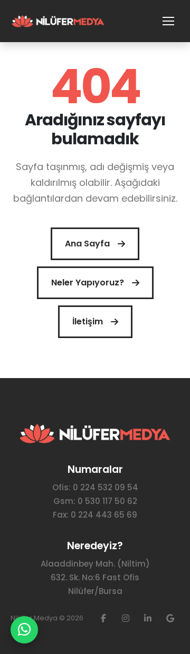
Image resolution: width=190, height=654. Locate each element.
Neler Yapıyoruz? (87, 282)
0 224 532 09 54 (105, 487)
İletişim (87, 321)
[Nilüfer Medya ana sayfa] (58, 21)
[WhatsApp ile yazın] (24, 629)
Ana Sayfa (87, 243)
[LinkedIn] (147, 618)
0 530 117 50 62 (107, 501)
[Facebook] (103, 618)
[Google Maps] (169, 618)
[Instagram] (125, 618)
